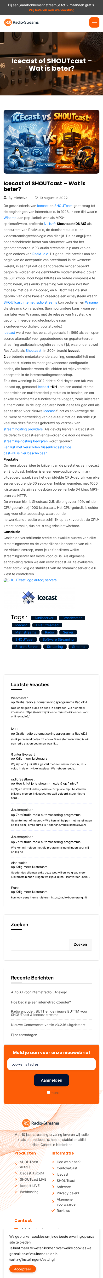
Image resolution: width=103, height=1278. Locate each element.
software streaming (58, 639)
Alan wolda (19, 862)
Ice (68, 447)
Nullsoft (65, 223)
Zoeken (19, 924)
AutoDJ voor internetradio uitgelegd (39, 992)
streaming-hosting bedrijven (26, 441)
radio (49, 632)
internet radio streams (40, 302)
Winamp (10, 217)
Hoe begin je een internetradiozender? (41, 1002)
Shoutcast (33, 350)
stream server (26, 647)
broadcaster (72, 618)
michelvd (20, 197)
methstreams (25, 632)
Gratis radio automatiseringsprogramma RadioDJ (51, 702)
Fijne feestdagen (24, 1035)
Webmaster (19, 698)
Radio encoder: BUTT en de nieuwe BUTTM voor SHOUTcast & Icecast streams (49, 1013)
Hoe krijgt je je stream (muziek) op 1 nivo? (47, 783)
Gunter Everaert (23, 754)
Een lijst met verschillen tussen (27, 447)
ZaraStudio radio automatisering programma (48, 814)
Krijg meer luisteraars (31, 758)
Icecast (43, 205)
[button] (94, 22)
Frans (15, 887)
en (64, 447)
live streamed (47, 625)
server (68, 632)
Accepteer (22, 1269)
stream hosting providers (23, 429)
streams (78, 647)
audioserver (43, 618)
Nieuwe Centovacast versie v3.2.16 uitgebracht (48, 1024)
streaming (55, 647)
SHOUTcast (63, 205)
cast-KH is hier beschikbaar (25, 453)
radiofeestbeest (22, 779)
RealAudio (40, 254)
